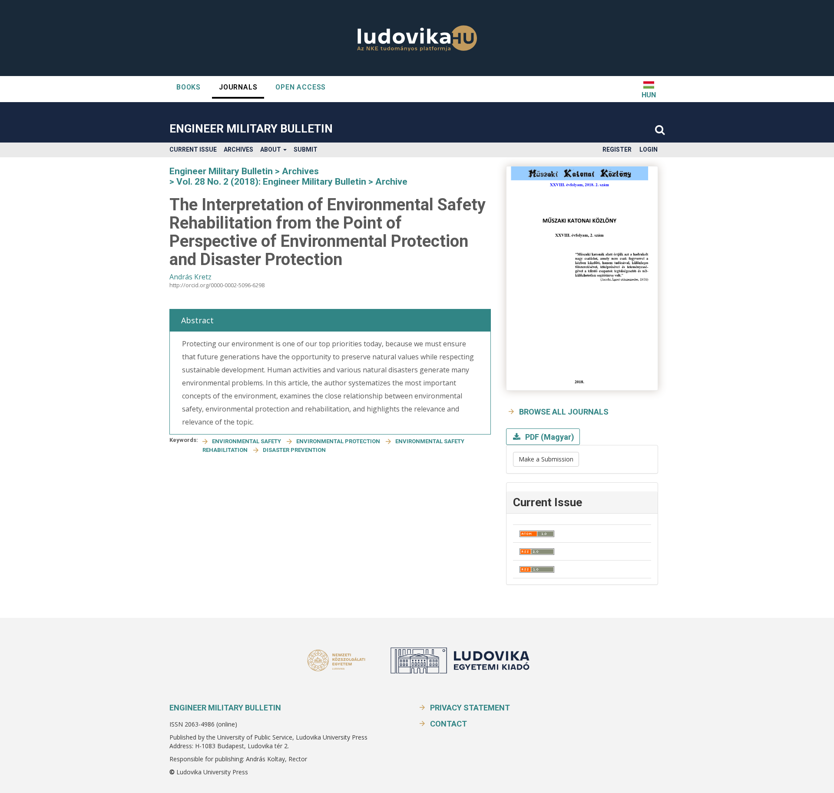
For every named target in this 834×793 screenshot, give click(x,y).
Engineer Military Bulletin (251, 128)
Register (617, 149)
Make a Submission (546, 459)
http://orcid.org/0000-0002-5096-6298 (217, 285)
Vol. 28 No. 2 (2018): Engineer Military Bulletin (271, 181)
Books (188, 87)
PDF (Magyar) (548, 436)
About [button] (271, 149)
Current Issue (193, 149)
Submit (306, 149)
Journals (238, 87)
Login (648, 149)
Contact (448, 723)
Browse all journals (564, 411)
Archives (238, 149)
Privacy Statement (470, 707)
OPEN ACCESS (300, 87)
